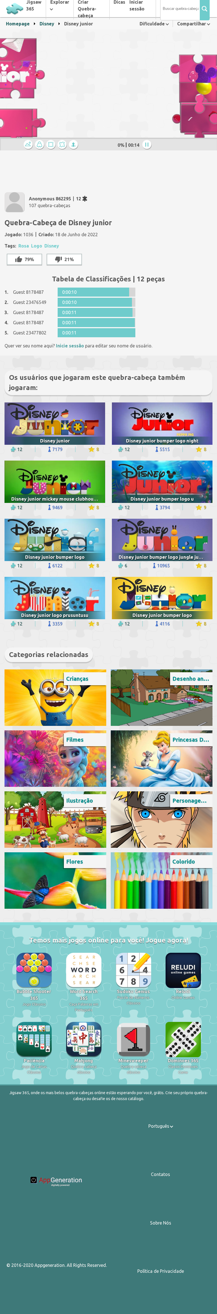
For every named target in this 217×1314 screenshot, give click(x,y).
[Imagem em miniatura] (29, 145)
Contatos (160, 1174)
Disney (47, 23)
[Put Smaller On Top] (74, 145)
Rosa (23, 245)
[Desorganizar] (63, 145)
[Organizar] (51, 145)
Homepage (18, 23)
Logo (36, 245)
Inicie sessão (70, 345)
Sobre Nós (160, 1222)
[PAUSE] (147, 145)
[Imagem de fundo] (40, 145)
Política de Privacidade (160, 1271)
